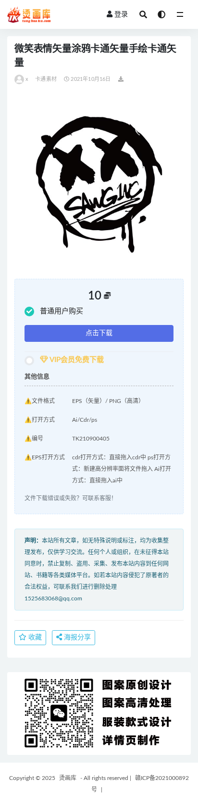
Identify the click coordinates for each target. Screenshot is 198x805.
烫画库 (67, 778)
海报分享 (76, 637)
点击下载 (99, 333)
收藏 (34, 637)
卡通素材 (46, 79)
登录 (121, 14)
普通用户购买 (61, 311)
